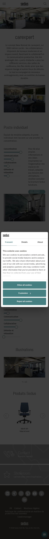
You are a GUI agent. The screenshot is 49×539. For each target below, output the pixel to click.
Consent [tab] (9, 242)
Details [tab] (24, 242)
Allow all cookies (24, 285)
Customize (23, 293)
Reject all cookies (24, 301)
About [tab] (40, 242)
